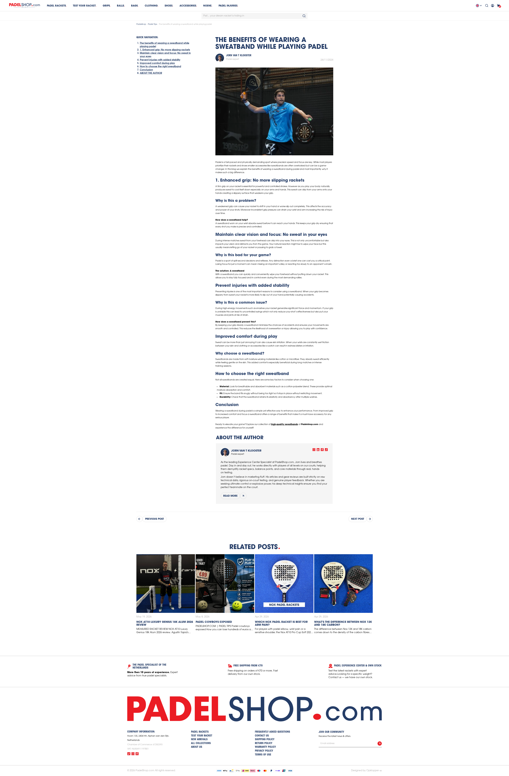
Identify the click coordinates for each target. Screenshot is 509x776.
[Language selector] (479, 5)
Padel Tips (152, 24)
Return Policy (263, 743)
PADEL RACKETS (200, 732)
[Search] (486, 5)
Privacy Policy (264, 751)
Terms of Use (263, 755)
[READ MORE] (243, 496)
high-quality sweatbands (284, 424)
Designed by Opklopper (365, 771)
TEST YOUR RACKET (84, 5)
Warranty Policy (265, 747)
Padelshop (141, 24)
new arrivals (199, 739)
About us (196, 747)
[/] (313, 449)
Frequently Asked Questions (272, 732)
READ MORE (230, 495)
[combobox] (254, 16)
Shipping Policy (264, 739)
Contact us (262, 736)
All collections (201, 743)
